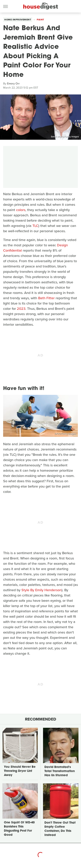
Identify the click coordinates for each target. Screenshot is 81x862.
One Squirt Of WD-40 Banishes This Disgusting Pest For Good (19, 829)
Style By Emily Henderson (41, 590)
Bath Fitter (46, 298)
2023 (21, 308)
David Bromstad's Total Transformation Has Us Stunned (59, 771)
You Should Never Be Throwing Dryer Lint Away (20, 771)
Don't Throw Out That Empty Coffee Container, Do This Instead (59, 829)
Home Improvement (17, 19)
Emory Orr (13, 84)
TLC (35, 225)
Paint (40, 19)
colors (20, 209)
